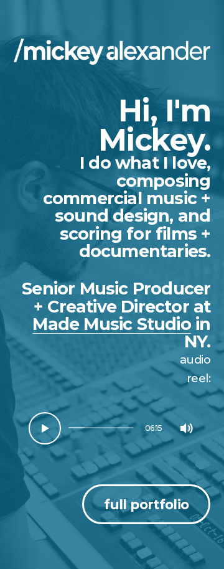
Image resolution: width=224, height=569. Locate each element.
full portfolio (146, 504)
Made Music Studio (111, 324)
